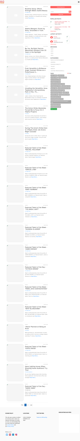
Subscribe (60, 14)
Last (31, 405)
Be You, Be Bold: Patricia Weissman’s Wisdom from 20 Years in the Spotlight (35, 50)
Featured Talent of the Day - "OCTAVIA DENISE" (35, 268)
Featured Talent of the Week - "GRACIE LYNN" (36, 168)
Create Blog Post (61, 7)
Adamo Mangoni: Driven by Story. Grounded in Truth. (35, 29)
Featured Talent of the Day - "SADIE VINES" (35, 387)
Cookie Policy (10, 424)
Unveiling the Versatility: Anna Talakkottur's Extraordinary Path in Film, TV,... (36, 90)
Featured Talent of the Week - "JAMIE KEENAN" (36, 248)
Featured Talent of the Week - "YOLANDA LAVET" (36, 208)
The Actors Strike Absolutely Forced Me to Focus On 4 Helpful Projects (35, 110)
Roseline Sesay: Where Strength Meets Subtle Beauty (36, 10)
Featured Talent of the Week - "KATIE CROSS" (36, 347)
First (22, 405)
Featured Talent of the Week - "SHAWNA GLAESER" (36, 228)
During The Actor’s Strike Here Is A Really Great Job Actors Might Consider (36, 130)
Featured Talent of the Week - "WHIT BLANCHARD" (36, 308)
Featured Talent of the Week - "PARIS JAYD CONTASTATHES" (36, 288)
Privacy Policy (10, 426)
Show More (53, 31)
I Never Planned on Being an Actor (35, 327)
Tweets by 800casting (41, 417)
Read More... (31, 18)
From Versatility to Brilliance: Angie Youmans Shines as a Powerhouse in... (35, 70)
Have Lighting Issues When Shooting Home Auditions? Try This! (36, 368)
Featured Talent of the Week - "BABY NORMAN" (36, 188)
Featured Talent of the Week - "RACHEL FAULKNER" (36, 149)
